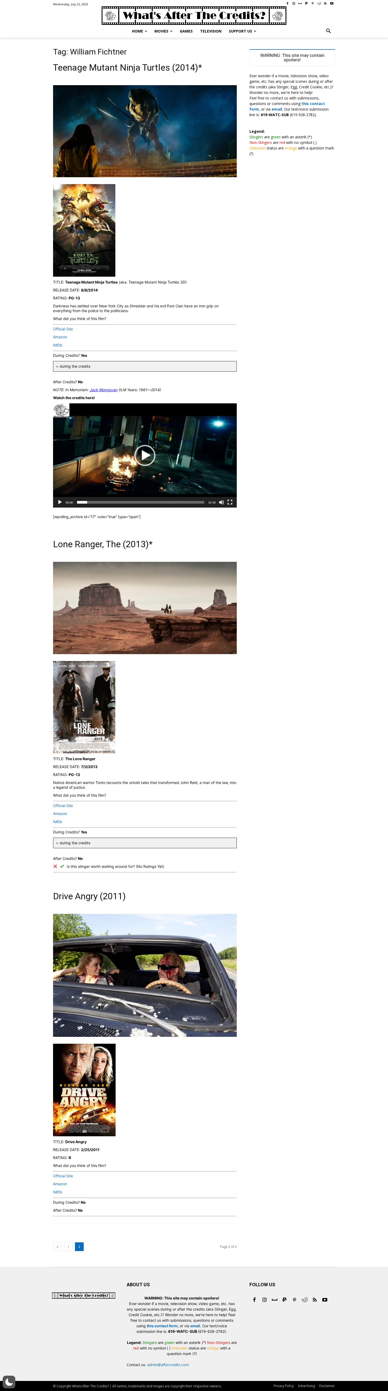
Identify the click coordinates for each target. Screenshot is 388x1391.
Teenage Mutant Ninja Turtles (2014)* (127, 67)
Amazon (60, 337)
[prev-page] (57, 1246)
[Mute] (221, 502)
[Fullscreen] (230, 502)
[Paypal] (285, 1300)
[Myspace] (274, 1300)
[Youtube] (325, 1300)
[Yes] (62, 866)
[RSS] (315, 1300)
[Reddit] (305, 1300)
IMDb (57, 345)
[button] (328, 31)
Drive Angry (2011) (89, 896)
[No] (55, 866)
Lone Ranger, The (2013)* (103, 544)
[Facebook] (254, 1300)
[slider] (140, 502)
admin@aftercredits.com (168, 1364)
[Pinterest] (295, 1300)
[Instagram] (264, 1300)
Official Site (63, 329)
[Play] (60, 502)
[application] (145, 455)
